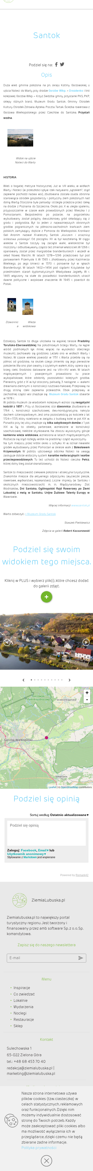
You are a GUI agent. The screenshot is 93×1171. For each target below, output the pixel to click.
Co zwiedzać (24, 994)
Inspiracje (22, 987)
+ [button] (87, 693)
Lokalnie (21, 1000)
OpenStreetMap (69, 787)
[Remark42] (46, 845)
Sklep (18, 1026)
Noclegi (20, 1013)
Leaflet (52, 787)
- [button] (87, 699)
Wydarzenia (23, 1006)
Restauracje (24, 1019)
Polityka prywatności (38, 1147)
